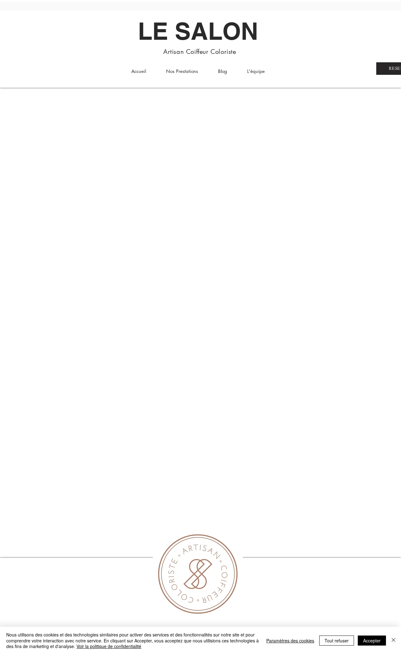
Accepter (372, 640)
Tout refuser (337, 640)
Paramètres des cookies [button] (290, 640)
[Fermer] (393, 640)
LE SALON (198, 31)
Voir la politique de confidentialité (108, 646)
